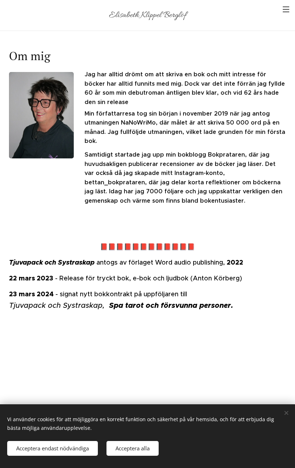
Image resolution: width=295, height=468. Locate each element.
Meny (286, 9)
